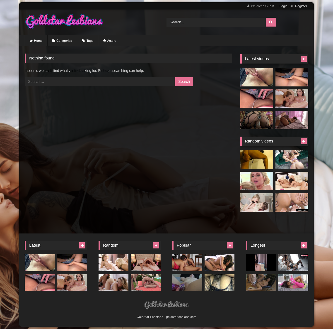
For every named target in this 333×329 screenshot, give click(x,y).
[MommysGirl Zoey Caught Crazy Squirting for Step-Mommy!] (256, 181)
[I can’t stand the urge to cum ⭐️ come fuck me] (256, 98)
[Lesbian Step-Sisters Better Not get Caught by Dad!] (187, 262)
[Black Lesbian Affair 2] (293, 282)
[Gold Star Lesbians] (64, 22)
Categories (64, 40)
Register (301, 6)
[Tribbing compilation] (220, 282)
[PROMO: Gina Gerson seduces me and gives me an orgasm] (256, 202)
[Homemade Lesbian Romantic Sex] (187, 282)
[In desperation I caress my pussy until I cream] (291, 77)
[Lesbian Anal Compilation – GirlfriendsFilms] (261, 282)
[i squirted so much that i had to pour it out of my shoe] (256, 159)
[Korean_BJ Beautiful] (261, 262)
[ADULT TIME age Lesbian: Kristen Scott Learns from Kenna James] (114, 262)
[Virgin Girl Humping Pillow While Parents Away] (291, 120)
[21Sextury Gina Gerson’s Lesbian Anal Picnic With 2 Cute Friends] (146, 282)
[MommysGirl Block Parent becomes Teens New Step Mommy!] (291, 98)
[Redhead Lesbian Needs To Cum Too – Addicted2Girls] (291, 181)
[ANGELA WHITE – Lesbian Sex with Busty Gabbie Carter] (291, 159)
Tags (90, 40)
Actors (111, 40)
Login (283, 6)
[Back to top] (319, 315)
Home (38, 40)
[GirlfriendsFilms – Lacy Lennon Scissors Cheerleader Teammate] (146, 262)
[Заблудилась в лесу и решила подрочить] (256, 77)
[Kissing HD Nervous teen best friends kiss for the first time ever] (220, 262)
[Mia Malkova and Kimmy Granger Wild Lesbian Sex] (114, 282)
